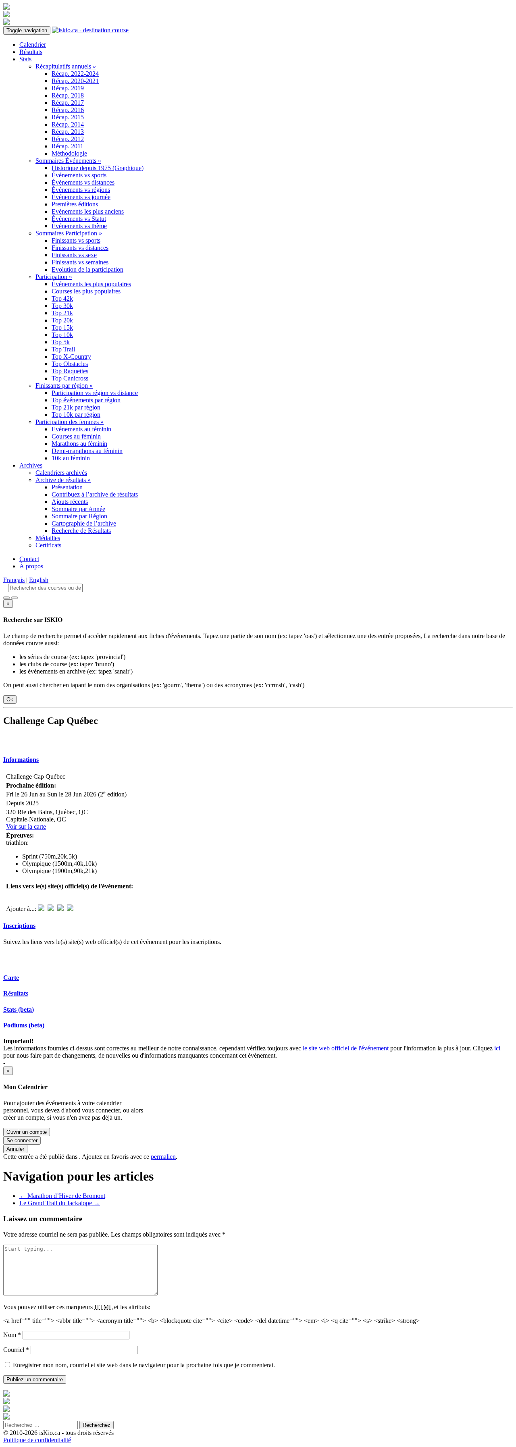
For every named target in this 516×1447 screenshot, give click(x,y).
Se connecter (21, 1140)
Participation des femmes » (69, 421)
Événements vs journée (81, 196)
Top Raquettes (70, 371)
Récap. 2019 (68, 88)
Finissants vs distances (80, 247)
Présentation (67, 487)
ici (497, 1048)
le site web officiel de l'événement (346, 1048)
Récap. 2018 (68, 95)
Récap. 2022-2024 (75, 73)
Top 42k (62, 298)
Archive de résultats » (63, 479)
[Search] (14, 598)
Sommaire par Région (79, 516)
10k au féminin (71, 458)
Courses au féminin (76, 436)
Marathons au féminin (79, 443)
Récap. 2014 (68, 124)
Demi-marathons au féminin (87, 450)
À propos (31, 566)
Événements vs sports (79, 175)
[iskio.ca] (90, 30)
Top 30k (62, 305)
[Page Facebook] (25, 740)
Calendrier (32, 44)
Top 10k (62, 334)
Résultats (30, 51)
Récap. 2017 (68, 102)
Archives (30, 465)
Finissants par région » (64, 385)
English (38, 579)
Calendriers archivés (61, 472)
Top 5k (61, 342)
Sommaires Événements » (68, 160)
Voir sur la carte (26, 826)
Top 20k (62, 320)
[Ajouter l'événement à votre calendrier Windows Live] (51, 908)
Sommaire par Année (78, 508)
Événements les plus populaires (91, 284)
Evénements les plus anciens (88, 211)
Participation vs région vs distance (95, 392)
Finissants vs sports (76, 240)
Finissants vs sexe (74, 255)
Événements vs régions (81, 189)
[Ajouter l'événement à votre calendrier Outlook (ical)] (41, 908)
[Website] (10, 740)
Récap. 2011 (67, 146)
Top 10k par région (76, 414)
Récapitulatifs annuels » (65, 66)
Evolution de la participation (87, 269)
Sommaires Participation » (68, 233)
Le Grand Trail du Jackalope (59, 1203)
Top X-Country (71, 356)
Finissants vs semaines (80, 262)
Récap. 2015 (68, 117)
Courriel (16, 1349)
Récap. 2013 (68, 131)
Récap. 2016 (68, 109)
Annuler (15, 1149)
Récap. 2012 (68, 138)
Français (14, 579)
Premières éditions (75, 204)
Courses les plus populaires (86, 291)
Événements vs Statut (79, 218)
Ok (9, 699)
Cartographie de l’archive (84, 523)
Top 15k (62, 327)
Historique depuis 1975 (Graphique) (98, 167)
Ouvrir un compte (26, 1132)
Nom (12, 1334)
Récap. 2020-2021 (75, 80)
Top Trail (63, 349)
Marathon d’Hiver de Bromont (62, 1195)
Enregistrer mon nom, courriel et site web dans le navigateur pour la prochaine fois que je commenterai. (144, 1365)
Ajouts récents (70, 501)
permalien (163, 1156)
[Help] (6, 598)
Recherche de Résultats (81, 530)
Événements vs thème (79, 225)
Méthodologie (69, 153)
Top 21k (62, 313)
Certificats (48, 545)
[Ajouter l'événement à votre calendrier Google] (60, 908)
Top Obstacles (70, 363)
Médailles (47, 537)
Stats (25, 59)
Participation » (53, 276)
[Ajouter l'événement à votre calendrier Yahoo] (70, 908)
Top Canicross (70, 378)
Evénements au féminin (81, 429)
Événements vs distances (83, 182)
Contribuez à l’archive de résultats (95, 494)
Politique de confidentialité (37, 1440)
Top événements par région (86, 400)
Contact (29, 558)
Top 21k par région (76, 407)
